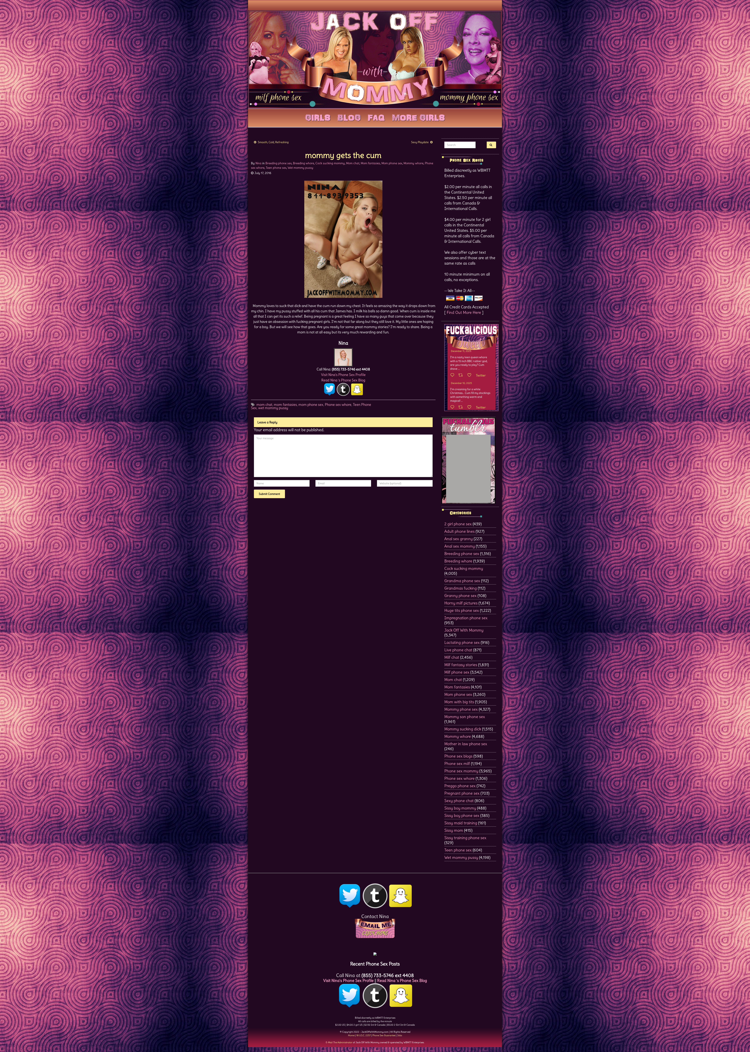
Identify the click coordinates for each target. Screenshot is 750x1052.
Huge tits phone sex (461, 610)
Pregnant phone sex (461, 793)
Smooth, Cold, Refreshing (273, 142)
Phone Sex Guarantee (383, 1035)
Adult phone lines (459, 531)
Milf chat (451, 657)
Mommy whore (413, 163)
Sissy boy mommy (460, 808)
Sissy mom (453, 830)
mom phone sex (310, 404)
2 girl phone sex (458, 523)
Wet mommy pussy (300, 168)
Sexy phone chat (459, 800)
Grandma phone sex (462, 580)
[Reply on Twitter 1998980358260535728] (453, 375)
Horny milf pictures (461, 603)
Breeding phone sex (278, 163)
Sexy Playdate (420, 142)
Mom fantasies (370, 163)
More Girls (418, 117)
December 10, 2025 (461, 383)
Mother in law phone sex (465, 743)
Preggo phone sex (460, 785)
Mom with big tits (459, 701)
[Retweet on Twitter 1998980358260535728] (461, 375)
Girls (317, 117)
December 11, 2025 (461, 351)
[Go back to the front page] (375, 59)
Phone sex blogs (458, 756)
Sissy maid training (460, 822)
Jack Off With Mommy (463, 630)
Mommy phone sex (461, 709)
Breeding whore (303, 163)
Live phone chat (458, 649)
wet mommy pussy (273, 408)
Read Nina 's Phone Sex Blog (343, 380)
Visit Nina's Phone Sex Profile (343, 374)
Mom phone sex (391, 163)
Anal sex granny (458, 538)
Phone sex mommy (461, 770)
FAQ (376, 117)
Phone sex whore (338, 404)
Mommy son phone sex (464, 716)
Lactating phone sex (462, 642)
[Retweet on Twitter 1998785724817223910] (461, 407)
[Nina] (343, 356)
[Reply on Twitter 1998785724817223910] (453, 407)
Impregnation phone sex (466, 617)
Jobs (399, 1035)
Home (351, 1035)
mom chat (264, 404)
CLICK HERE (375, 933)
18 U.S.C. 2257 (363, 1035)
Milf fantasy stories (460, 664)
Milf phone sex (456, 672)
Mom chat (352, 163)
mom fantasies (285, 404)
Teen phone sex (276, 168)
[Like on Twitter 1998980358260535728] (470, 375)
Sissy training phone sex (465, 837)
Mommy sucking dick (462, 728)
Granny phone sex (460, 595)
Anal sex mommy (459, 546)
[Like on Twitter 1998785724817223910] (470, 407)
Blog (349, 117)
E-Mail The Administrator (339, 1042)
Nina (258, 163)
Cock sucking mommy (330, 163)
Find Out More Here (464, 312)
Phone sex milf (457, 763)
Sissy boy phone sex (461, 815)
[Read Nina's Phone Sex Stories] (375, 952)
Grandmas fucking (460, 588)
